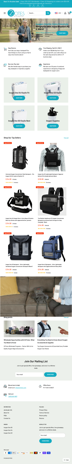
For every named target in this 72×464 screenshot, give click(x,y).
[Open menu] (5, 13)
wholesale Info (8, 410)
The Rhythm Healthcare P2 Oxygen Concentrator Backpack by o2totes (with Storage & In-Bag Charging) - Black (51, 220)
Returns (41, 418)
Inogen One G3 (8, 433)
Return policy (43, 415)
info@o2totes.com (20, 387)
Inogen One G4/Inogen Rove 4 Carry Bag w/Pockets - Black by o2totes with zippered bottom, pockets (20, 219)
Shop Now (10, 33)
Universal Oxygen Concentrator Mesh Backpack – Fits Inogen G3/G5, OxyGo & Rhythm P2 (20, 175)
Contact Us (7, 418)
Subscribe (50, 374)
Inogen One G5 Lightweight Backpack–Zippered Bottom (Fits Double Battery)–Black (50, 175)
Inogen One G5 (8, 427)
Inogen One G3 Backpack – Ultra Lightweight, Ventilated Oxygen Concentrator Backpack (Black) (19, 265)
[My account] (65, 13)
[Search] (48, 13)
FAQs (5, 415)
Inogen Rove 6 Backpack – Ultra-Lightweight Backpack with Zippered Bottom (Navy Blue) (50, 265)
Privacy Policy (43, 410)
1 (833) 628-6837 (12, 396)
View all (66, 138)
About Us (6, 413)
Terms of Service (44, 413)
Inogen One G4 (8, 430)
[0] (69, 13)
